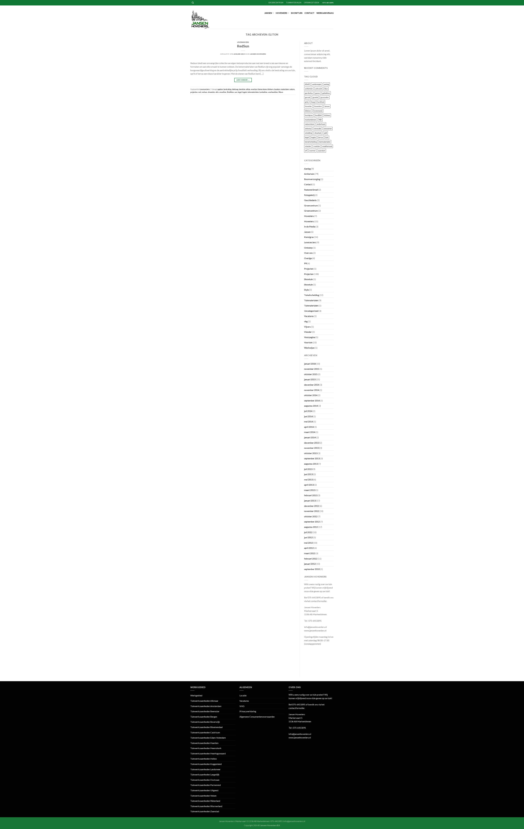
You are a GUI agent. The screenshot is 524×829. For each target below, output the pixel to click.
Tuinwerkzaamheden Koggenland (206, 764)
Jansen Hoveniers (258, 54)
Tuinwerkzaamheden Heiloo (203, 758)
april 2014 (309, 427)
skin (217, 92)
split (325, 133)
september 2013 (312, 458)
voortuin (316, 146)
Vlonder (308, 332)
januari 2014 (310, 437)
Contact (309, 13)
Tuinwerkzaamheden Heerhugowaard (208, 753)
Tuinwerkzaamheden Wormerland (206, 806)
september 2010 (312, 569)
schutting (308, 133)
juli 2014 (308, 411)
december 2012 (311, 506)
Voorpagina (309, 337)
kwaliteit (318, 115)
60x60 (307, 84)
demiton (242, 89)
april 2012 (309, 548)
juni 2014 (308, 416)
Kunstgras (309, 237)
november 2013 (311, 448)
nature (292, 89)
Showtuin (296, 13)
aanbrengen (316, 84)
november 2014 (311, 390)
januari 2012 (310, 563)
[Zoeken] (192, 3)
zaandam (321, 151)
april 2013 (309, 484)
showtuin (211, 92)
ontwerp (308, 128)
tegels (244, 92)
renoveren (328, 128)
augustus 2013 (311, 463)
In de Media (309, 226)
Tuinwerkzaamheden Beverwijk (205, 721)
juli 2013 (308, 469)
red (199, 92)
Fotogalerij (309, 195)
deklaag (235, 89)
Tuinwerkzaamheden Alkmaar (204, 700)
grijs (306, 102)
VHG (241, 706)
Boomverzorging (312, 179)
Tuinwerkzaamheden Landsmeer (205, 769)
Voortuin (308, 342)
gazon (317, 93)
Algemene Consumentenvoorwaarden (257, 716)
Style (306, 289)
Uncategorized (311, 311)
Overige (308, 258)
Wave (281, 92)
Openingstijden (311, 3)
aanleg (326, 84)
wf (306, 151)
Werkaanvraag (325, 13)
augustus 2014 (311, 405)
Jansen (268, 13)
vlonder (308, 146)
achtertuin (309, 89)
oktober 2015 (310, 374)
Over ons (308, 253)
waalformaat (327, 146)
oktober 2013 (310, 453)
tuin (326, 137)
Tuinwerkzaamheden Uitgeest (204, 790)
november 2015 (311, 369)
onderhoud (321, 124)
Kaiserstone (262, 89)
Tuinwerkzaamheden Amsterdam (205, 706)
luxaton (277, 89)
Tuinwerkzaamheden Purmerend (205, 785)
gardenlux (309, 93)
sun (235, 92)
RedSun (243, 46)
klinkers (270, 89)
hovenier (308, 106)
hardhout (320, 102)
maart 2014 (309, 432)
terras (320, 137)
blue (326, 89)
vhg (306, 321)
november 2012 (311, 511)
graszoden (325, 97)
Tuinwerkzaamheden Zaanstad (204, 811)
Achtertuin (309, 174)
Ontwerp (308, 247)
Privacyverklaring (247, 711)
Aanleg (307, 168)
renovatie (317, 128)
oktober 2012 (310, 516)
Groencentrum (275, 3)
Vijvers (307, 326)
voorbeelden (273, 92)
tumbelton (263, 92)
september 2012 (312, 521)
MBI (320, 120)
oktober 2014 (310, 395)
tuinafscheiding (311, 142)
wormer (312, 151)
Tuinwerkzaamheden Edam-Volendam (208, 737)
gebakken (326, 93)
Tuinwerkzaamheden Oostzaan (204, 780)
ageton (220, 89)
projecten (194, 92)
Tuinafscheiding (311, 295)
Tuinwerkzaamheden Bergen (203, 716)
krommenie (318, 111)
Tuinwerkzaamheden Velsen (203, 795)
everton (254, 89)
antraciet (318, 89)
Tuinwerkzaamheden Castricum (205, 732)
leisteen (327, 115)
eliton (248, 89)
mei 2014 (308, 421)
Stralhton (230, 92)
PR (305, 263)
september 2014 (312, 400)
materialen (285, 89)
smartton (222, 92)
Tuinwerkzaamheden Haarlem (204, 743)
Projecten (308, 268)
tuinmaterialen (253, 92)
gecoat (307, 97)
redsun (204, 92)
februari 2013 (310, 495)
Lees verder (243, 80)
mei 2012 (308, 542)
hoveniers (318, 106)
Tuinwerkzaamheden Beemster (204, 711)
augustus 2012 (311, 527)
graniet (315, 97)
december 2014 (311, 384)
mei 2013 (308, 479)
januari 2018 (310, 363)
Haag (313, 102)
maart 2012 (309, 553)
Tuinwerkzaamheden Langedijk (204, 774)
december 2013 (311, 442)
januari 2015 (310, 379)
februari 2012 (310, 558)
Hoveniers (281, 13)
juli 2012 (308, 532)
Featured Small (311, 189)
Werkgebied (196, 695)
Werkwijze (309, 347)
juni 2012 (308, 537)
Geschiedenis (310, 200)
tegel (240, 92)
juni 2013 (308, 474)
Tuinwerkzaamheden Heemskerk (205, 748)
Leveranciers (243, 42)
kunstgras (309, 115)
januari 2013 (310, 500)
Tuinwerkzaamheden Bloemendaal (206, 727)
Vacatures (309, 316)
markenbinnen (310, 120)
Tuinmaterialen (293, 3)
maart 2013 (309, 490)
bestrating (227, 89)
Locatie (242, 695)
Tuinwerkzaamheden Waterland (205, 801)
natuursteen (309, 124)
